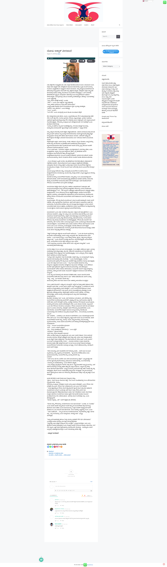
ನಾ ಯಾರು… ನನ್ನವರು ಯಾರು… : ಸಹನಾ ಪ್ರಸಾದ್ (60, 455)
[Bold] (55, 490)
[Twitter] (52, 447)
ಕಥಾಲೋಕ (51, 451)
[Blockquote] (66, 490)
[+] (73, 490)
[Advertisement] (71, 37)
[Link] (70, 490)
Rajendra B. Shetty (59, 509)
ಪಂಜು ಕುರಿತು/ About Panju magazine (55, 25)
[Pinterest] (55, 447)
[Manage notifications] (164, 564)
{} (71, 490)
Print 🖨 (73, 61)
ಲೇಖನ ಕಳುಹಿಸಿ (69, 25)
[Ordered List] (63, 490)
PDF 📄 (82, 61)
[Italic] (57, 490)
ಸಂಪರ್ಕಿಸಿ (86, 25)
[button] (119, 25)
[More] (61, 447)
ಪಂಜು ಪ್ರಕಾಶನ (78, 25)
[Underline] (59, 490)
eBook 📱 (91, 61)
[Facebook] (48, 447)
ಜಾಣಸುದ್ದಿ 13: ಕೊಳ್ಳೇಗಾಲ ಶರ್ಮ (56, 453)
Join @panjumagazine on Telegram (111, 51)
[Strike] (61, 490)
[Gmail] (59, 447)
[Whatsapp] (50, 447)
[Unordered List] (65, 490)
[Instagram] (57, 447)
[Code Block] (68, 490)
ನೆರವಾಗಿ (92, 25)
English (146, 1)
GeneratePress (89, 565)
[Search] (118, 36)
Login (91, 481)
